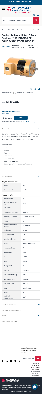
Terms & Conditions (17, 391)
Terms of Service (35, 374)
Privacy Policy (35, 371)
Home (3, 30)
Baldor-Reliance (6, 46)
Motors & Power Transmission (16, 30)
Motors (29, 30)
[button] (21, 127)
